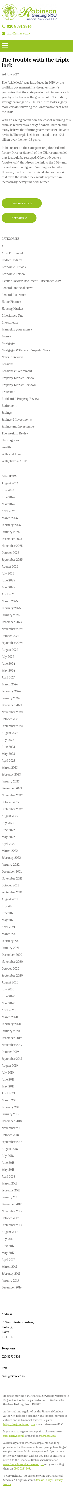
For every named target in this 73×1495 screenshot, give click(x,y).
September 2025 (12, 559)
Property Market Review (18, 378)
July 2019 (8, 1072)
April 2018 (8, 1176)
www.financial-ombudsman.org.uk (23, 1464)
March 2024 (10, 684)
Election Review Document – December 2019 (31, 281)
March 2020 (10, 1017)
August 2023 (10, 733)
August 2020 (10, 982)
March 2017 (9, 1266)
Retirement (9, 406)
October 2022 (10, 802)
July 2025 (8, 573)
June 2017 (8, 1246)
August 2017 (10, 1232)
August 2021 (10, 899)
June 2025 (8, 580)
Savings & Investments (17, 419)
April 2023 (8, 760)
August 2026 (10, 483)
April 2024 (8, 677)
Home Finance (11, 302)
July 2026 (8, 490)
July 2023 (8, 740)
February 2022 (11, 858)
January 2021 (10, 948)
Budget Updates (12, 260)
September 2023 (12, 726)
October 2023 (10, 719)
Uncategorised (11, 440)
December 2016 (12, 1287)
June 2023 (8, 747)
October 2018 (10, 1135)
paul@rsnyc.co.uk (18, 33)
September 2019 (12, 1059)
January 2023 (10, 781)
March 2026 (10, 518)
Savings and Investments (18, 426)
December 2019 (12, 1038)
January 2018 (10, 1197)
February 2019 (11, 1107)
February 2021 (11, 941)
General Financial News (17, 288)
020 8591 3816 (19, 26)
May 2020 (8, 1003)
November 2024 (12, 629)
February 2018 (11, 1190)
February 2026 (11, 525)
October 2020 (10, 968)
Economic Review (13, 274)
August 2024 (10, 650)
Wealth (6, 447)
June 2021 (8, 913)
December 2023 (12, 705)
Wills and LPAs (11, 454)
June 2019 (8, 1079)
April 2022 (8, 844)
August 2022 (10, 816)
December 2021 (12, 871)
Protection (8, 392)
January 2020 (11, 1031)
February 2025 (11, 608)
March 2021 (9, 934)
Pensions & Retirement (17, 371)
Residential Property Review (20, 399)
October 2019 (10, 1052)
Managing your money (17, 329)
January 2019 (10, 1114)
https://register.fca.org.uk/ (19, 1424)
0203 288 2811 (48, 1436)
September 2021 (12, 892)
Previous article (21, 203)
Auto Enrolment (12, 253)
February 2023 (11, 774)
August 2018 (10, 1149)
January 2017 (10, 1280)
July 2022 (8, 823)
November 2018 (12, 1128)
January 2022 (11, 864)
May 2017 (8, 1253)
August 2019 (10, 1065)
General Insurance (14, 295)
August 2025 (10, 566)
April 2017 (8, 1260)
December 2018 (12, 1121)
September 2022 (12, 809)
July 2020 (8, 989)
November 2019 (12, 1045)
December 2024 (12, 622)
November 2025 (12, 546)
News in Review (12, 357)
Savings (7, 412)
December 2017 (12, 1204)
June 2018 (8, 1163)
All (3, 246)
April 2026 (8, 511)
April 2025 (8, 594)
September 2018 (12, 1142)
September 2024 (12, 643)
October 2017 (10, 1218)
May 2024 (8, 670)
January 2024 (11, 698)
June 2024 (8, 663)
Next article (19, 218)
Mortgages (8, 343)
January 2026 (11, 532)
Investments (10, 322)
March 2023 (10, 767)
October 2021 (10, 885)
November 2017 (12, 1211)
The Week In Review (15, 433)
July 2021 (8, 906)
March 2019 (9, 1100)
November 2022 (12, 795)
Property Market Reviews (18, 385)
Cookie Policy (44, 1480)
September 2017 (12, 1225)
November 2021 (12, 878)
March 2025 (10, 601)
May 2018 (8, 1169)
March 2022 (10, 851)
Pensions (7, 364)
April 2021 (8, 927)
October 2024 (10, 636)
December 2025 (12, 539)
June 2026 (8, 497)
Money (6, 336)
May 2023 (8, 754)
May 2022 (8, 837)
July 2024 (8, 657)
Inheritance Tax (12, 315)
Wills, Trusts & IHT (14, 461)
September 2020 (12, 975)
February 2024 (11, 691)
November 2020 (12, 962)
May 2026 (8, 504)
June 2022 (8, 830)
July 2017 (8, 1239)
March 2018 (9, 1183)
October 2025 (10, 553)
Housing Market (12, 308)
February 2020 (11, 1024)
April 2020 (8, 1010)
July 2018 (8, 1156)
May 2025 (8, 587)
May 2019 (8, 1086)
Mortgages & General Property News (26, 350)
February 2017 (11, 1273)
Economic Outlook (14, 267)
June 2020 (8, 996)
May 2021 (8, 920)
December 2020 (12, 955)
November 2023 (12, 712)
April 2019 (8, 1093)
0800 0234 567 (22, 1468)
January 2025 (11, 615)
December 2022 (12, 788)
